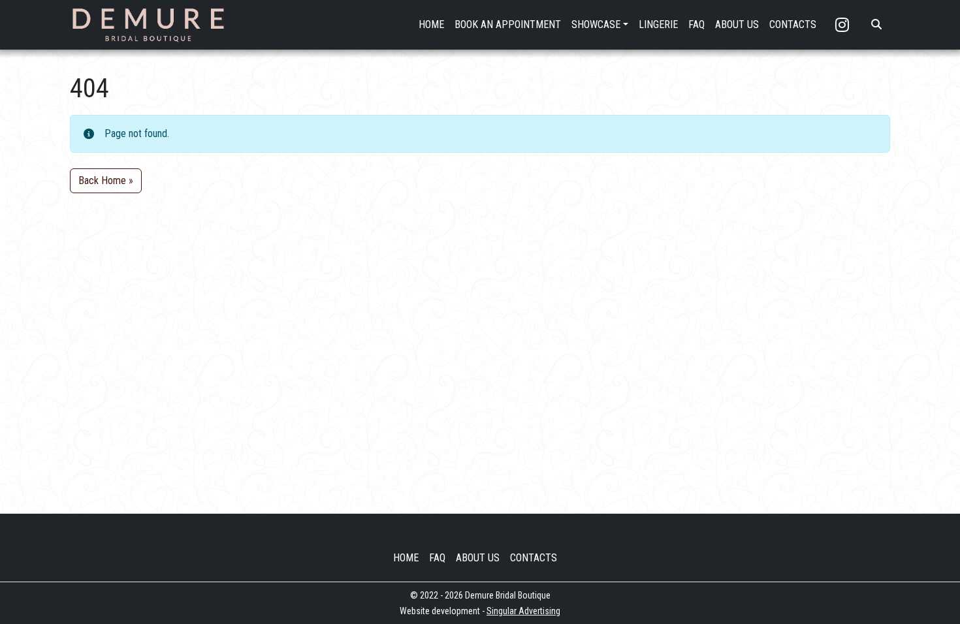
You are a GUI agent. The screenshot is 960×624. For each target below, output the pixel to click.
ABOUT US (737, 24)
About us (478, 558)
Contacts (533, 558)
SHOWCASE (595, 24)
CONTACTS (792, 24)
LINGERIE (658, 24)
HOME (431, 24)
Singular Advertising (523, 611)
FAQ (696, 24)
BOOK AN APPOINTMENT (508, 24)
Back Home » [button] (105, 180)
